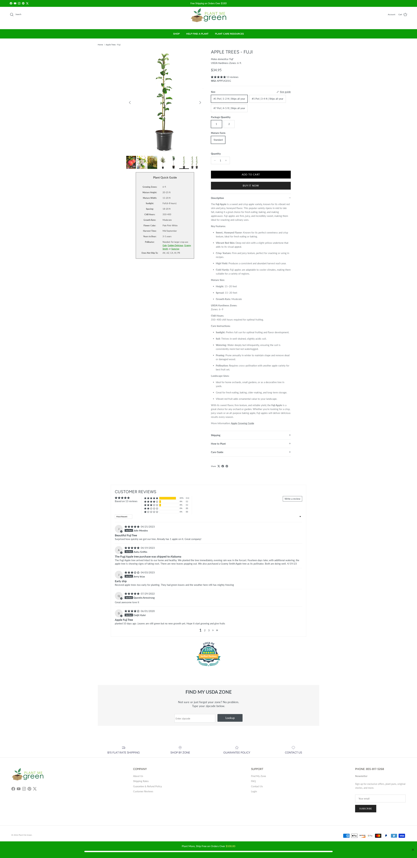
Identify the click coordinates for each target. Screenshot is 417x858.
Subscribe (365, 808)
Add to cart (251, 174)
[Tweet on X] (218, 466)
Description (217, 197)
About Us (138, 776)
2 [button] (205, 630)
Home (100, 44)
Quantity (216, 153)
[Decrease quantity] (214, 160)
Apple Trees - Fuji (113, 44)
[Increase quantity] (227, 160)
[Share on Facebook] (223, 466)
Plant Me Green (25, 835)
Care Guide (217, 452)
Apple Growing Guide (242, 423)
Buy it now (251, 185)
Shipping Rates (141, 781)
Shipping (215, 435)
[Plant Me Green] (208, 16)
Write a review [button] (292, 498)
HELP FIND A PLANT (197, 33)
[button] (218, 76)
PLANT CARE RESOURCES (229, 33)
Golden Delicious (175, 245)
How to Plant (218, 443)
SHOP (176, 33)
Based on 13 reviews (126, 501)
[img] (132, 526)
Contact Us (257, 786)
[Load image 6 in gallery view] (165, 101)
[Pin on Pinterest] (227, 466)
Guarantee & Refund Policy (147, 786)
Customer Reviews (143, 791)
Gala (165, 245)
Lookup (230, 718)
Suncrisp (175, 248)
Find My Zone (258, 776)
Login (254, 791)
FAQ (253, 781)
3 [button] (209, 630)
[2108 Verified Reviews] (208, 666)
